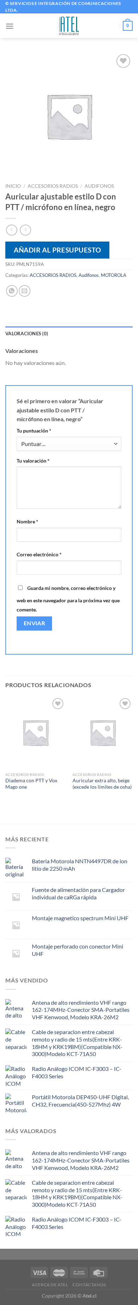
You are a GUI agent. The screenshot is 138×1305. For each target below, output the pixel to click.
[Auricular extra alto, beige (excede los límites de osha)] (103, 732)
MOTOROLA (113, 275)
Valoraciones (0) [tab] (26, 333)
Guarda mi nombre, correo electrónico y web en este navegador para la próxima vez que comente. (68, 599)
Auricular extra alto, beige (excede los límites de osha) (102, 784)
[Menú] (9, 26)
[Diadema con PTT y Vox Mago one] (35, 732)
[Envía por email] (24, 291)
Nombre (27, 521)
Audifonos (99, 186)
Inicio (13, 186)
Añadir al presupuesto (57, 250)
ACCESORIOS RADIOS (53, 186)
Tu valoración (33, 461)
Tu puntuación (34, 431)
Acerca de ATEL (50, 1284)
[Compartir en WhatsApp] (12, 291)
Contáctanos (89, 1284)
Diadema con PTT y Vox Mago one (31, 784)
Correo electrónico (39, 554)
